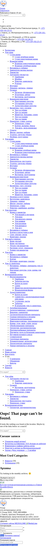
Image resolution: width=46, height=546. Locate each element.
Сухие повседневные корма (26, 59)
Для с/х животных (12, 263)
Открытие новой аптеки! (15, 441)
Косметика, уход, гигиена (20, 108)
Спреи (17, 286)
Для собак (9, 52)
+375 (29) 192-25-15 (33, 41)
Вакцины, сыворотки (19, 312)
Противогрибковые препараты (23, 330)
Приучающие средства (24, 101)
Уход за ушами (21, 119)
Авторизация (5, 538)
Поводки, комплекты (23, 81)
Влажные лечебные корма (25, 66)
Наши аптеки (10, 352)
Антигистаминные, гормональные (24, 310)
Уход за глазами (21, 117)
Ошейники (19, 77)
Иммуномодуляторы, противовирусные (26, 321)
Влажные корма (16, 61)
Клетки (13, 259)
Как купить (9, 354)
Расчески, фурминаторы (25, 92)
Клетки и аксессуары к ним (21, 232)
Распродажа (10, 50)
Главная (8, 350)
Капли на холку (21, 283)
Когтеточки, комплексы (20, 199)
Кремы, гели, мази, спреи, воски (23, 323)
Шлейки (18, 79)
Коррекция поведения (19, 99)
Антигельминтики (17, 292)
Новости (8, 368)
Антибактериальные (18, 308)
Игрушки (14, 86)
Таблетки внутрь (22, 281)
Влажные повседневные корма (27, 63)
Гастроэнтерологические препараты (25, 314)
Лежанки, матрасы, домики (21, 88)
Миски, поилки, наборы (20, 132)
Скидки (8, 365)
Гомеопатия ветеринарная (21, 319)
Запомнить (7, 533)
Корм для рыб (15, 241)
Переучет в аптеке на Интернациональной (23, 448)
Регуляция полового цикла (21, 334)
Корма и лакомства (18, 212)
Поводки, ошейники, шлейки (22, 208)
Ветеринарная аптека (14, 274)
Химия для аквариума (19, 250)
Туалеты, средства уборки (21, 135)
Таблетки (19, 303)
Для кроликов (20, 223)
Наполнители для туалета (20, 161)
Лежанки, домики (17, 201)
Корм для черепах (17, 243)
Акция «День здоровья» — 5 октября (20, 450)
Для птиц (9, 252)
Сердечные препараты (19, 339)
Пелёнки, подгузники (19, 137)
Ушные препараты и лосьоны (22, 346)
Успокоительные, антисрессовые (23, 341)
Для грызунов (11, 210)
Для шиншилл (21, 226)
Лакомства (14, 72)
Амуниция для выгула (19, 75)
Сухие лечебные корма (24, 57)
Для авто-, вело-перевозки (26, 128)
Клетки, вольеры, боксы (25, 126)
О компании (15, 359)
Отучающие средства (24, 103)
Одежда (13, 130)
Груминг (13, 90)
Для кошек (9, 139)
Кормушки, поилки (18, 237)
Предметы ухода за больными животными (27, 332)
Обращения (15, 361)
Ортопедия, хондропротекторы (23, 328)
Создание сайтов (13, 523)
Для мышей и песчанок (24, 215)
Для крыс (19, 217)
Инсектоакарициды (18, 277)
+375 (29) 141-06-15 (25, 39)
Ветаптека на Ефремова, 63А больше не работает (25, 444)
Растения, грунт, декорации (21, 248)
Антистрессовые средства (25, 106)
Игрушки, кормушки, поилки (22, 261)
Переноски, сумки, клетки (21, 121)
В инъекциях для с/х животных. (28, 306)
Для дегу (18, 228)
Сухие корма (15, 55)
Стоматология (16, 337)
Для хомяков (20, 221)
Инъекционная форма (24, 290)
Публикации (10, 463)
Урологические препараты (21, 343)
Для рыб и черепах (13, 239)
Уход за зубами (21, 110)
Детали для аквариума (19, 246)
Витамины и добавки (19, 68)
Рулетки (18, 83)
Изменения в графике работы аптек (20, 446)
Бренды (13, 363)
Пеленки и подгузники (19, 197)
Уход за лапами (21, 112)
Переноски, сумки (22, 123)
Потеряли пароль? (12, 535)
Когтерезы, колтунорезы (25, 97)
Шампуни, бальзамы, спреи (26, 115)
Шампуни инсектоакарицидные (28, 288)
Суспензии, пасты (22, 301)
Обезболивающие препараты (22, 326)
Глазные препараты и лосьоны (22, 317)
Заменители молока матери (21, 70)
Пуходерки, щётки (22, 95)
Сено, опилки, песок (18, 235)
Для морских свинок (23, 219)
